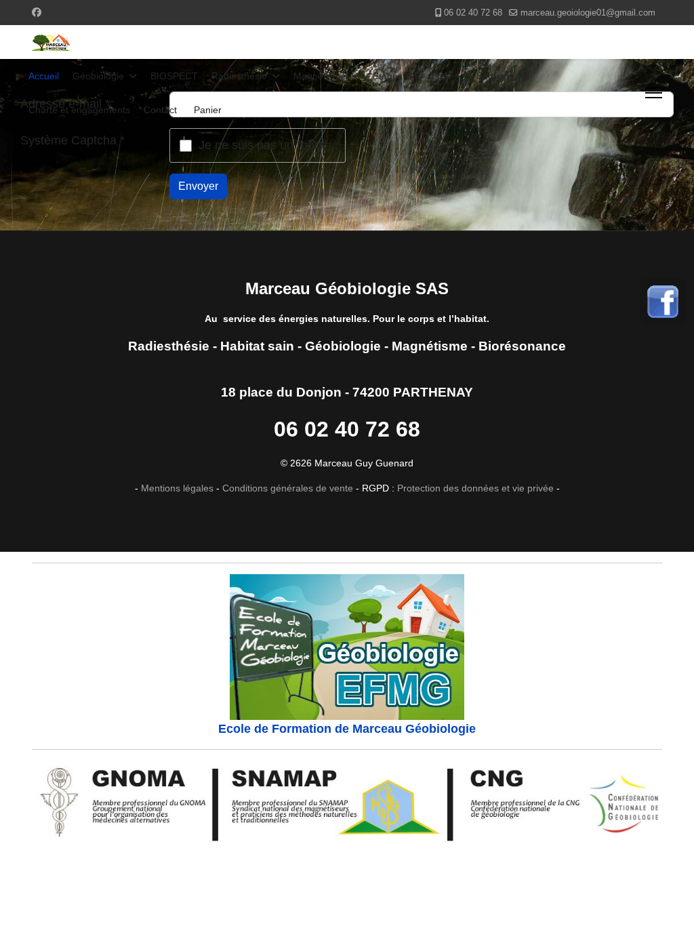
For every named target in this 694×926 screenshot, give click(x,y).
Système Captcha (72, 140)
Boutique (495, 76)
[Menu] (653, 93)
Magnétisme (319, 76)
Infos (439, 76)
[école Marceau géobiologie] (347, 647)
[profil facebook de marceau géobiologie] (663, 302)
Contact (160, 109)
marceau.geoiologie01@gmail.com (587, 13)
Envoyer (198, 186)
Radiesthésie (239, 76)
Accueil (43, 76)
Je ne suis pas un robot (262, 145)
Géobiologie (98, 76)
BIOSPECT (174, 76)
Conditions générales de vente (287, 488)
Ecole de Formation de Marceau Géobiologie (347, 729)
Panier (208, 109)
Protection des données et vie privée (474, 488)
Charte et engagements (79, 109)
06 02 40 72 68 (473, 13)
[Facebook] (36, 12)
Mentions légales (177, 488)
